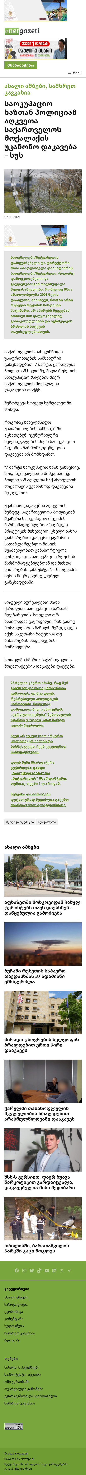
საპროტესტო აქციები (22, 1374)
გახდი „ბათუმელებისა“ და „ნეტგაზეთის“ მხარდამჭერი (38, 772)
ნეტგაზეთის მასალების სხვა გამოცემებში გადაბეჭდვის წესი (36, 1466)
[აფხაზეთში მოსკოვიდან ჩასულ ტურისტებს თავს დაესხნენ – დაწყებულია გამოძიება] (43, 876)
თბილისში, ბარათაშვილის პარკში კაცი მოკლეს (36, 1248)
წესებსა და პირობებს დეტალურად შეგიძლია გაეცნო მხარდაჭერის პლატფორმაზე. (40, 799)
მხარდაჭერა (20, 65)
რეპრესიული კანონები (23, 1389)
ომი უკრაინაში (16, 1382)
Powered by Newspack (19, 1459)
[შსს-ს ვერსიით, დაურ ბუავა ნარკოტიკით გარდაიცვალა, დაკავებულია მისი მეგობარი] (43, 1150)
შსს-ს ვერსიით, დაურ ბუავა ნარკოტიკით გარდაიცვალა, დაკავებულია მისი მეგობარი (39, 1182)
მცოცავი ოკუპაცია (20, 822)
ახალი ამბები (25, 86)
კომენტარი (13, 1319)
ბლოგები (12, 1340)
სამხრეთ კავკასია (19, 1333)
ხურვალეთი (47, 822)
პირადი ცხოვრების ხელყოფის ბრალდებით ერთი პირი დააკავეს (41, 1044)
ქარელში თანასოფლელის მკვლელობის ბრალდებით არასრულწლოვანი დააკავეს (39, 1113)
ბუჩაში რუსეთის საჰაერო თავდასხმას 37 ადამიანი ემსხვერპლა (35, 976)
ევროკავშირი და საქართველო (30, 1396)
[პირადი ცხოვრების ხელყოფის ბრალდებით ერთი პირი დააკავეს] (43, 1013)
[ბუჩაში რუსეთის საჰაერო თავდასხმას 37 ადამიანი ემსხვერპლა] (43, 944)
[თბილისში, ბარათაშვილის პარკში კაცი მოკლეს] (43, 1219)
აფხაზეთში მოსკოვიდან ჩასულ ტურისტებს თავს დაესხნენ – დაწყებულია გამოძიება (42, 907)
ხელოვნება (14, 1326)
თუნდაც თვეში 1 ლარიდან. (36, 783)
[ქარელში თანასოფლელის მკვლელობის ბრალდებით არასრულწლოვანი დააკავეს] (43, 1082)
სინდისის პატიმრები (21, 1367)
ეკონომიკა (13, 1311)
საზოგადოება (16, 1304)
